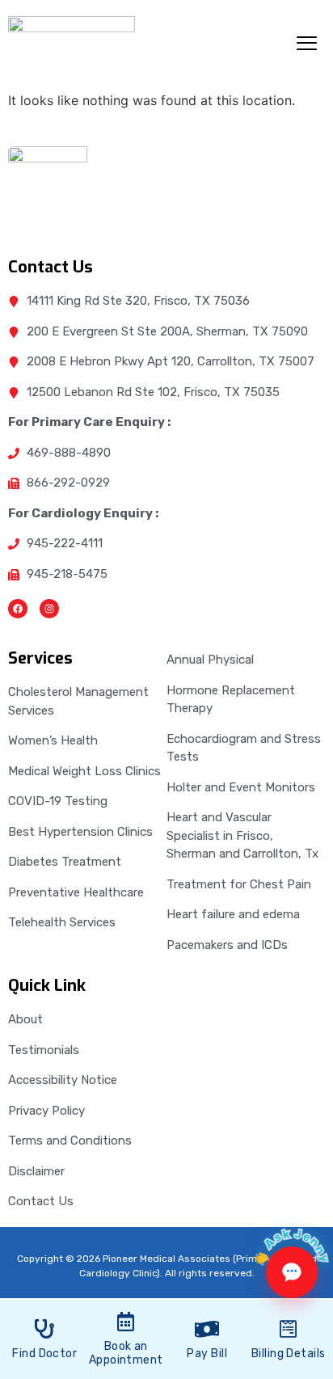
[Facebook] (17, 608)
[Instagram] (49, 608)
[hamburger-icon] (307, 45)
